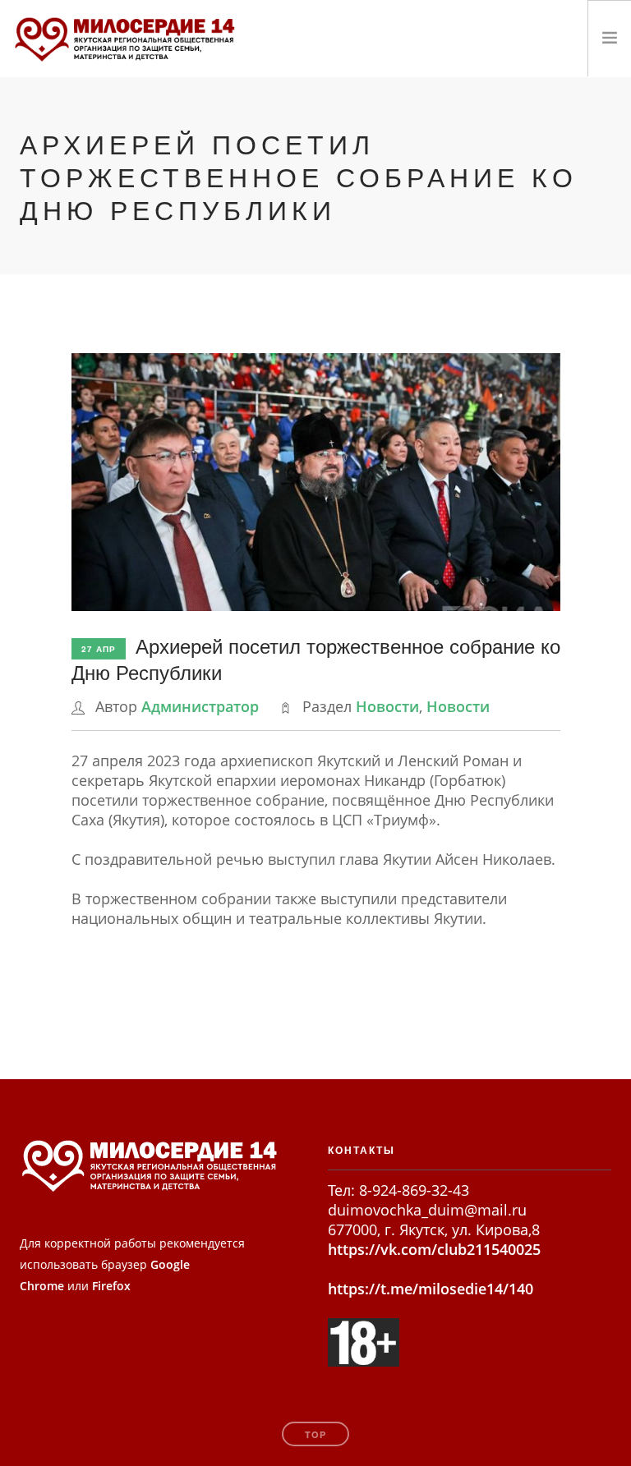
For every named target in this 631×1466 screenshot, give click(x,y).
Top (315, 1434)
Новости (387, 706)
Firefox (111, 1286)
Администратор (200, 706)
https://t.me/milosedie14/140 (430, 1288)
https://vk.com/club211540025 (434, 1249)
